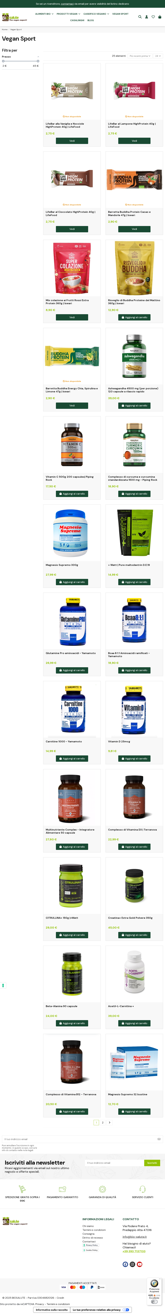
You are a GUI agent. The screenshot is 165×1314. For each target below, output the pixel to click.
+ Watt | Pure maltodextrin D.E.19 (129, 565)
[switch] (154, 1302)
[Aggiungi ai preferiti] (98, 68)
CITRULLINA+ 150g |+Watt (62, 918)
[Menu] (160, 1280)
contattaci (67, 3)
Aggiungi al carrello (136, 317)
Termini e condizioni (94, 1230)
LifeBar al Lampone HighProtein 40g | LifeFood (132, 125)
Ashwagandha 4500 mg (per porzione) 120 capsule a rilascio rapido (133, 390)
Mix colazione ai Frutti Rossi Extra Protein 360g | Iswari (67, 302)
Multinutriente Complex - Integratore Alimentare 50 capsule (70, 831)
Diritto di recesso (92, 1237)
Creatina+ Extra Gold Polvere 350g (130, 918)
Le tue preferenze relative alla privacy (97, 1309)
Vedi (72, 141)
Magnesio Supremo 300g (62, 565)
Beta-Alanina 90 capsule (61, 1006)
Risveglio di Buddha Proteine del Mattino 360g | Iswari (134, 302)
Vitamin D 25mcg (119, 741)
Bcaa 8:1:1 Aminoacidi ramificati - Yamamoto (129, 654)
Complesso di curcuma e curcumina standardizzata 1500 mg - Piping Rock (132, 478)
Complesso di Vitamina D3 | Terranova (132, 829)
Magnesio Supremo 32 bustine (127, 1094)
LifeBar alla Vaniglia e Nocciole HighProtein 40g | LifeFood (65, 125)
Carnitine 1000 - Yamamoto (64, 741)
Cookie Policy (91, 1250)
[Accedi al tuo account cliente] (147, 17)
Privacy (39, 1304)
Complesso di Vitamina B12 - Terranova (71, 1094)
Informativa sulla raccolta (52, 1309)
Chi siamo (88, 1226)
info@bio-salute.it (135, 1237)
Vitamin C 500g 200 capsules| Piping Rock (70, 478)
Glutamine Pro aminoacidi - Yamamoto (71, 653)
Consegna (88, 1233)
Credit (60, 1297)
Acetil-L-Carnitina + (121, 1006)
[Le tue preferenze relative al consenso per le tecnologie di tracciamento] (3, 985)
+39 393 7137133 (134, 1251)
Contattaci (89, 1241)
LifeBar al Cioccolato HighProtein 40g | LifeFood (70, 213)
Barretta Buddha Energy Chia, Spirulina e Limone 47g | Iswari (72, 390)
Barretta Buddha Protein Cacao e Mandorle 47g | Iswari (129, 213)
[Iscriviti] (159, 1139)
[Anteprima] (98, 74)
